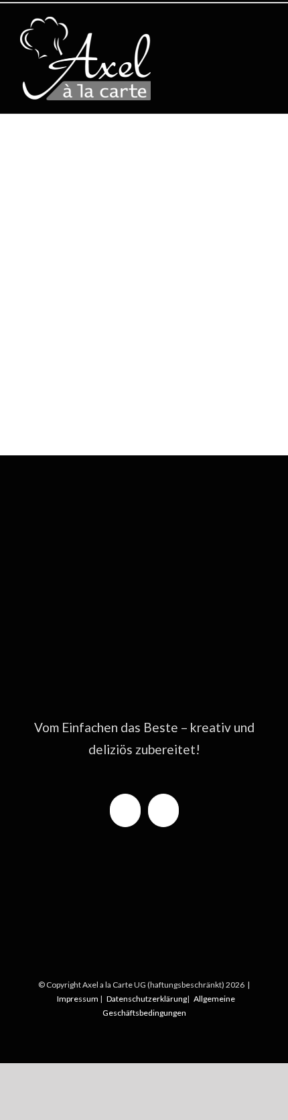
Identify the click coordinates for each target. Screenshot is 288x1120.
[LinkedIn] (163, 810)
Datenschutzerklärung (146, 999)
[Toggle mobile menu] (262, 24)
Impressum (77, 999)
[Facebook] (125, 810)
